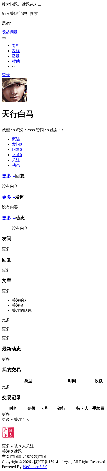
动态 (16, 165)
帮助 (16, 61)
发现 (16, 51)
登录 (6, 75)
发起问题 (10, 32)
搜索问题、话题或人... (21, 4)
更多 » (8, 175)
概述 (16, 139)
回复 (17, 149)
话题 (16, 56)
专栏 (16, 45)
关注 (16, 160)
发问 (17, 144)
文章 (17, 155)
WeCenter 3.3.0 (35, 467)
